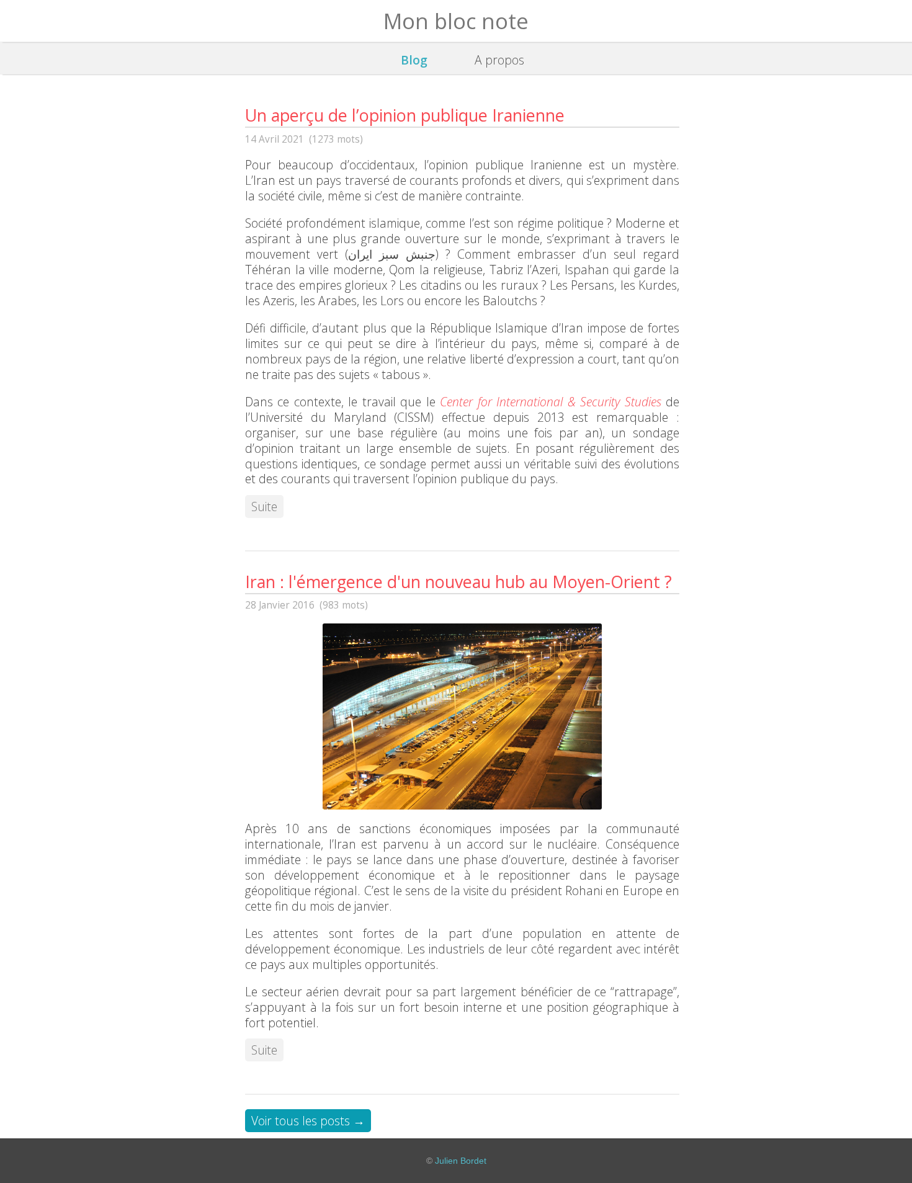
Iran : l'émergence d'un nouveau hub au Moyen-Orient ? (458, 581)
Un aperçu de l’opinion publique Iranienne (405, 115)
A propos (499, 59)
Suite (264, 506)
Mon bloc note (456, 20)
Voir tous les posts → (308, 1120)
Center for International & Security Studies (550, 401)
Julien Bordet (460, 1161)
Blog (414, 59)
